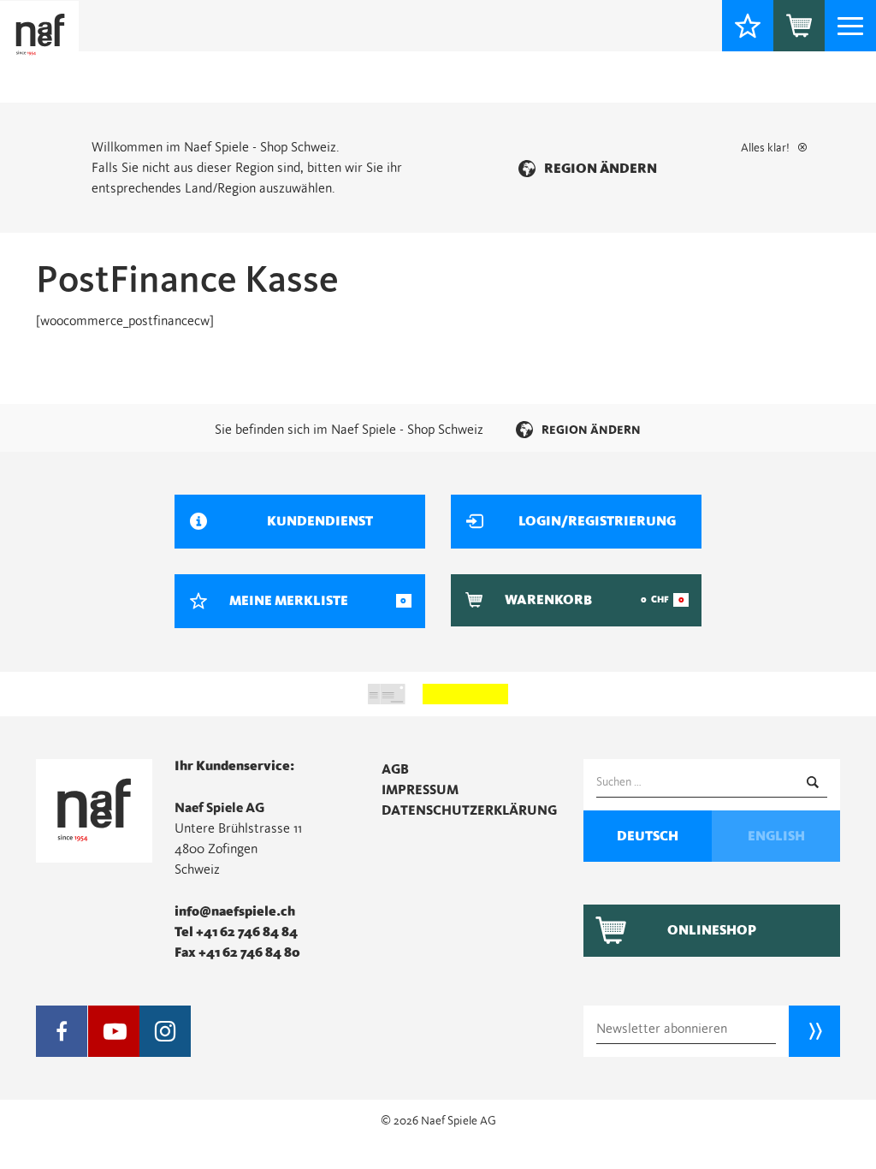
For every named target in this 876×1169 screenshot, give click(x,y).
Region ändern (600, 168)
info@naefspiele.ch (235, 911)
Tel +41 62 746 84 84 (236, 932)
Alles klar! (765, 148)
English (776, 836)
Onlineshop (711, 930)
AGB (395, 769)
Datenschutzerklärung (469, 810)
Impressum (420, 790)
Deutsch (647, 836)
